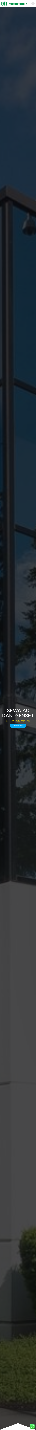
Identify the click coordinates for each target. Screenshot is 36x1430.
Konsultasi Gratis (18, 725)
